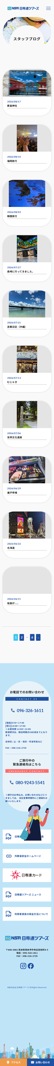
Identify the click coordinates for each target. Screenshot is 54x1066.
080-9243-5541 (30, 782)
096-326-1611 (30, 710)
